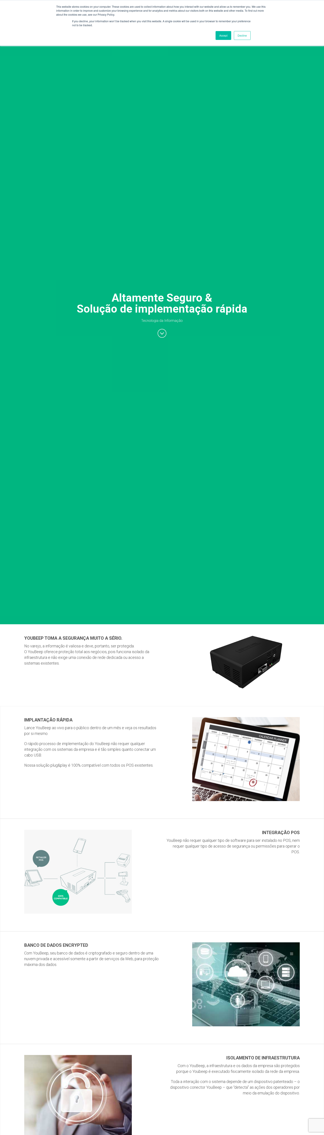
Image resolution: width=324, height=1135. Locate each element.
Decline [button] (242, 35)
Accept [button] (223, 35)
